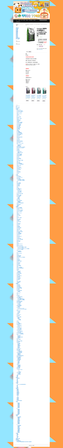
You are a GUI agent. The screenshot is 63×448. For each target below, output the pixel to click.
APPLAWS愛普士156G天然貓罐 (21, 299)
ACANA (18, 114)
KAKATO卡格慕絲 (20, 329)
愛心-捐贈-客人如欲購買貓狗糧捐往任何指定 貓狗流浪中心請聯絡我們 (24, 441)
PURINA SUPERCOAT (19, 155)
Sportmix (18, 268)
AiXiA (17, 294)
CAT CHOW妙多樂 (19, 221)
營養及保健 (19, 420)
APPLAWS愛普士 (19, 215)
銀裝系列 (19, 344)
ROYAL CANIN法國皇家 (19, 163)
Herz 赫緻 (18, 188)
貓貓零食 (17, 32)
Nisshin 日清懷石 (19, 339)
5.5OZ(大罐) (19, 303)
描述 (27, 51)
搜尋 (16, 25)
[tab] (27, 51)
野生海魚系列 (19, 337)
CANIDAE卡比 (18, 120)
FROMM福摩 (18, 128)
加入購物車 (41, 46)
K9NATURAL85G (19, 325)
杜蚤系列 (18, 398)
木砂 (17, 437)
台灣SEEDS (18, 205)
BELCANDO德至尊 (19, 116)
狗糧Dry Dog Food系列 (20, 152)
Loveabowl (18, 138)
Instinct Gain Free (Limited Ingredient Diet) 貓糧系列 (23, 248)
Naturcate (18, 338)
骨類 (17, 379)
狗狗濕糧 (17, 29)
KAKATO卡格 (18, 137)
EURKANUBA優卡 (19, 127)
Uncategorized (17, 108)
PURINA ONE (18, 284)
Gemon (18, 186)
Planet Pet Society (19, 348)
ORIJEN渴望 (18, 150)
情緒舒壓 (19, 407)
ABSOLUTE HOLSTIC (19, 113)
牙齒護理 (19, 403)
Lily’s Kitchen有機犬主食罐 (20, 193)
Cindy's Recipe (18, 307)
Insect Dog (18, 172)
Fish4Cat (18, 225)
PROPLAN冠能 (18, 349)
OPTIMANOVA (18, 153)
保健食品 (17, 35)
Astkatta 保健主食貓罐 (19, 290)
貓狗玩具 (18, 395)
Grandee (18, 321)
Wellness (18, 203)
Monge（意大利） (18, 107)
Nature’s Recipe (18, 142)
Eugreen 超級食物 (19, 176)
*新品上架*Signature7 (19, 356)
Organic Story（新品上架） (20, 210)
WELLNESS (18, 279)
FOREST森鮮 (18, 129)
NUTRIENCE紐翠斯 (19, 146)
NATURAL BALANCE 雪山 (20, 245)
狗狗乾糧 (17, 28)
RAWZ (17, 161)
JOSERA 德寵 (18, 229)
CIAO (17, 222)
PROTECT (18, 159)
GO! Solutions (18, 224)
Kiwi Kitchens (18, 192)
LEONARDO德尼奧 (19, 238)
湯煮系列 (19, 363)
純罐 (17, 375)
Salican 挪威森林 (19, 357)
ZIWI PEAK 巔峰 (18, 281)
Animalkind (18, 175)
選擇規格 (27, 100)
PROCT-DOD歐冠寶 (19, 158)
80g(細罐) (19, 291)
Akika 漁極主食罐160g (20, 296)
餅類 (17, 380)
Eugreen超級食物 (19, 125)
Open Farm (18, 258)
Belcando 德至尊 (19, 182)
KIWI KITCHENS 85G (20, 330)
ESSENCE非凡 (18, 223)
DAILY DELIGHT (18, 310)
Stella (17, 270)
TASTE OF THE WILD (19, 275)
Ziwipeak (18, 173)
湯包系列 (19, 346)
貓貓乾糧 (17, 206)
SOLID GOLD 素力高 (19, 273)
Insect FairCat (18, 228)
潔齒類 (17, 387)
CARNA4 (18, 119)
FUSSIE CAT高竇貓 (19, 227)
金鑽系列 (19, 317)
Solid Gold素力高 (19, 167)
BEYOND (18, 117)
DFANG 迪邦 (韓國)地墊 (19, 400)
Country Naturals (19, 123)
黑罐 (17, 376)
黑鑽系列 (19, 318)
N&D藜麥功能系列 (20, 144)
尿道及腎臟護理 (19, 425)
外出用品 (18, 391)
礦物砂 (17, 434)
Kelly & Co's (18, 136)
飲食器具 (18, 397)
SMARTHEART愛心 (19, 165)
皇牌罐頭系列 (19, 366)
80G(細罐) (20, 319)
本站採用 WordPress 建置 (31, 445)
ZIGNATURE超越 (19, 204)
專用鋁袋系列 (19, 201)
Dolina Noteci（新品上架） (20, 208)
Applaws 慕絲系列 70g (20, 298)
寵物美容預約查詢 (18, 21)
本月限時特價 (17, 414)
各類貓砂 (17, 33)
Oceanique (18, 148)
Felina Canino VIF (19, 314)
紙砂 (17, 435)
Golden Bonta (18, 199)
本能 (16, 106)
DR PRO (18, 313)
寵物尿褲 (18, 393)
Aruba (17, 181)
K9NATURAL (18, 324)
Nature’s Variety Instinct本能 (20, 143)
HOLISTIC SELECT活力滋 (20, 231)
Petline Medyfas (18, 262)
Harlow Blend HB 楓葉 (19, 288)
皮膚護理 (19, 404)
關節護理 (19, 422)
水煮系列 (19, 361)
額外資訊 (30, 51)
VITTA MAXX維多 (19, 169)
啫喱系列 (19, 362)
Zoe (17, 174)
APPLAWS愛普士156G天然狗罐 (21, 180)
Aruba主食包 (18, 300)
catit (17, 218)
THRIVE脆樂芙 (18, 276)
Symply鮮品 (18, 274)
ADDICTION (18, 115)
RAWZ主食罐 (18, 350)
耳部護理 (19, 412)
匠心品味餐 (19, 343)
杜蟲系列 (19, 419)
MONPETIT (18, 342)
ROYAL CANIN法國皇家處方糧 (20, 355)
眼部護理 (19, 406)
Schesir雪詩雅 (18, 196)
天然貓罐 (19, 306)
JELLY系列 (19, 312)
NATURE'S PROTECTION (19, 141)
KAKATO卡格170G (20, 190)
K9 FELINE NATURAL (19, 236)
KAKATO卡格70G (19, 191)
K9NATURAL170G (20, 326)
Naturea (18, 244)
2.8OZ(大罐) (19, 304)
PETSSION (18, 156)
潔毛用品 (18, 399)
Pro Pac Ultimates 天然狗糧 (20, 160)
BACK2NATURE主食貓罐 (19, 301)
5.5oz (19, 371)
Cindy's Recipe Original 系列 (21, 308)
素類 (17, 381)
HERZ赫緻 (18, 130)
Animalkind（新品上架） (19, 112)
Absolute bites (18, 293)
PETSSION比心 (18, 286)
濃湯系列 (19, 198)
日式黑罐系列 (19, 365)
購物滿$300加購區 (18, 438)
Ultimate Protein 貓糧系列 (20, 249)
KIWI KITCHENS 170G (20, 331)
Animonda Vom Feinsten (19, 177)
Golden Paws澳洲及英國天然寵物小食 (22, 384)
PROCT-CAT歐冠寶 (19, 265)
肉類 (17, 383)
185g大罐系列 (19, 374)
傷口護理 (19, 405)
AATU (17, 212)
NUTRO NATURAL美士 (19, 253)
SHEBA (18, 364)
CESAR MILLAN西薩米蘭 (19, 122)
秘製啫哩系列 (19, 353)
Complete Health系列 (20, 369)
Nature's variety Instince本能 (20, 246)
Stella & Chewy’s (19, 109)
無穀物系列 (19, 145)
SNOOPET (18, 166)
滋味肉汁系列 (19, 358)
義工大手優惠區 (17, 440)
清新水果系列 (19, 336)
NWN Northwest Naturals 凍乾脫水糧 (21, 257)
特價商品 (17, 36)
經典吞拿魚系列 (19, 359)
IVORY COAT (18, 135)
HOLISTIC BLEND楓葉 (19, 230)
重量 (37, 44)
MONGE (18, 194)
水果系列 (19, 197)
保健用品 (17, 401)
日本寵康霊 (18, 282)
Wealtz (17, 170)
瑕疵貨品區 (17, 37)
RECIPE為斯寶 (18, 162)
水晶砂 (17, 436)
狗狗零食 (17, 30)
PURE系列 (19, 311)
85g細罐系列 (19, 373)
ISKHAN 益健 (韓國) (19, 134)
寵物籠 (17, 389)
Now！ (17, 252)
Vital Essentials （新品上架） (20, 111)
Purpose (18, 261)
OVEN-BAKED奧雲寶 (19, 154)
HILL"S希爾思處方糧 (19, 132)
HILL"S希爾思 (18, 131)
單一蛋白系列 (19, 335)
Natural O (18, 243)
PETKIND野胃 (18, 263)
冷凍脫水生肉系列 (19, 151)
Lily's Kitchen (18, 139)
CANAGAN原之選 (40, 49)
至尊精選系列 (19, 345)
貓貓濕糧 (17, 31)
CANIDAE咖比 (18, 184)
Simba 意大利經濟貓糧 (19, 207)
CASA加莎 (18, 121)
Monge (17, 242)
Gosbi (17, 187)
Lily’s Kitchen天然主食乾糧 (20, 239)
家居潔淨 (18, 390)
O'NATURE (18, 149)
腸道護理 (19, 417)
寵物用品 (17, 34)
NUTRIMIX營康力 (19, 256)
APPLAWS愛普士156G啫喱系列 (21, 179)
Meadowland (18, 241)
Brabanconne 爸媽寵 (19, 118)
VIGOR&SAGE (18, 168)
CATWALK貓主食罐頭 (19, 305)
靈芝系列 (19, 421)
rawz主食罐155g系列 (20, 351)
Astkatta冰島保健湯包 (19, 287)
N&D (17, 250)
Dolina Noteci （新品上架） (20, 110)
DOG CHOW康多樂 (19, 124)
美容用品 (18, 394)
